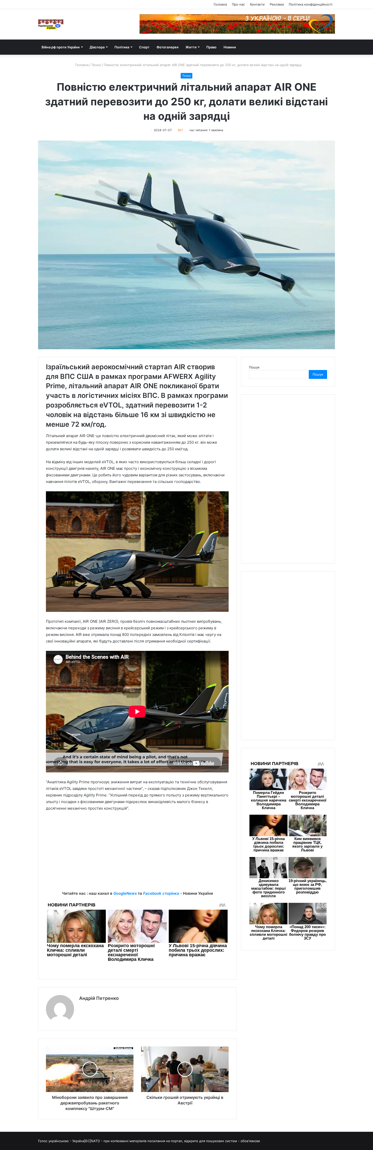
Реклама (277, 4)
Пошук (254, 367)
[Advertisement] (137, 854)
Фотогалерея (167, 47)
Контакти (257, 4)
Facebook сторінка (161, 893)
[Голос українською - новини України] (50, 24)
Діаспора (97, 47)
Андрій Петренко (99, 998)
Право (211, 47)
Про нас (238, 4)
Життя (190, 47)
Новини (230, 47)
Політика (121, 47)
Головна (220, 4)
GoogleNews (125, 893)
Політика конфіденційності (310, 4)
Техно (96, 65)
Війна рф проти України (61, 47)
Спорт (144, 47)
